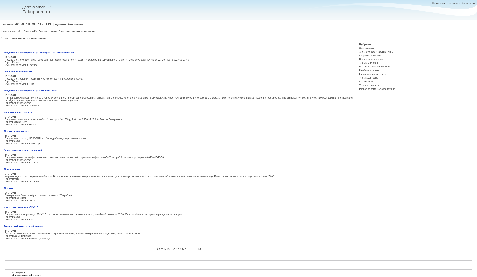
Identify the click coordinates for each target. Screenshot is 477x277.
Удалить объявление (68, 24)
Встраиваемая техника (371, 59)
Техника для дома (368, 78)
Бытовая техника (48, 31)
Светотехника (366, 81)
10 (192, 249)
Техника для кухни (368, 63)
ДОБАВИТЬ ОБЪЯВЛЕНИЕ (33, 24)
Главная (7, 24)
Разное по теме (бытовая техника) (377, 89)
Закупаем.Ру (30, 31)
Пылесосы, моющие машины (374, 66)
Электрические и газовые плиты (376, 51)
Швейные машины (369, 70)
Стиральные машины (370, 55)
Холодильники (367, 48)
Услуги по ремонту (369, 85)
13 (199, 249)
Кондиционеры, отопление (373, 74)
